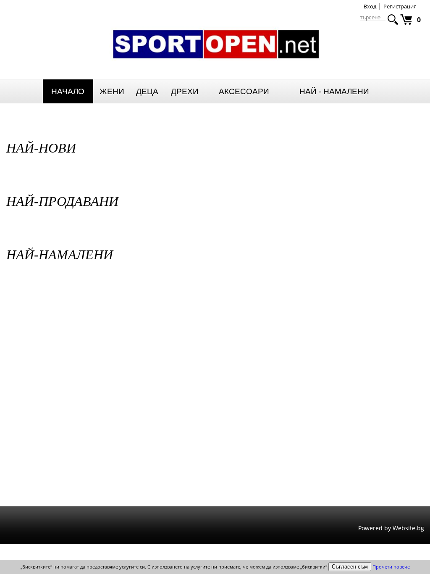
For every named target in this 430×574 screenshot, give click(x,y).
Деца (147, 91)
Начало (67, 91)
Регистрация (400, 6)
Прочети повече (391, 566)
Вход (370, 6)
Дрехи (185, 91)
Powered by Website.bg (391, 528)
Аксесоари (244, 91)
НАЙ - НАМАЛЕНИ (334, 91)
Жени (112, 91)
